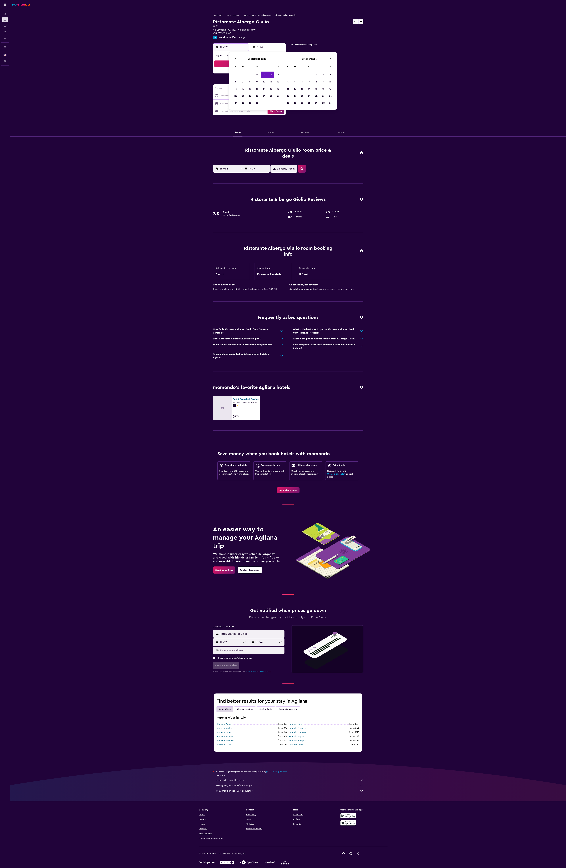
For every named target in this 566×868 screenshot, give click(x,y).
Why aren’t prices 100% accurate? (234, 791)
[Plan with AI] (5, 38)
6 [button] (235, 82)
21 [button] (243, 96)
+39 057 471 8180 (222, 33)
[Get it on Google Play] (348, 815)
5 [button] (278, 74)
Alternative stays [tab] (245, 709)
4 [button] (271, 74)
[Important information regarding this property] (361, 251)
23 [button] (257, 96)
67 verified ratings (235, 37)
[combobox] (251, 634)
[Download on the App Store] (348, 823)
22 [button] (250, 96)
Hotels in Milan (295, 724)
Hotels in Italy (248, 15)
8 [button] (250, 82)
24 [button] (264, 96)
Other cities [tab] (225, 709)
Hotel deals (217, 15)
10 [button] (264, 82)
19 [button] (278, 89)
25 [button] (271, 96)
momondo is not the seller (230, 780)
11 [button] (271, 82)
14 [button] (243, 89)
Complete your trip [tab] (288, 709)
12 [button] (278, 82)
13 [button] (236, 89)
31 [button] (330, 103)
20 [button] (235, 96)
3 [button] (264, 74)
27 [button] (236, 103)
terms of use (251, 671)
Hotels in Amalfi (224, 732)
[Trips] (5, 47)
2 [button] (257, 74)
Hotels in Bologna (297, 741)
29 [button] (250, 103)
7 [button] (242, 82)
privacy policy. (265, 671)
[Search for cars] (5, 26)
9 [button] (257, 82)
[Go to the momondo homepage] (20, 4)
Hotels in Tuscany (265, 15)
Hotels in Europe (232, 15)
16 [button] (257, 89)
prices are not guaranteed (276, 772)
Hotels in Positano (297, 732)
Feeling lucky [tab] (265, 709)
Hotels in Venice (224, 728)
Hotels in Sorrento (225, 737)
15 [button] (250, 89)
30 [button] (257, 103)
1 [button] (249, 74)
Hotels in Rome (224, 724)
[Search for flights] (5, 14)
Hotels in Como (296, 745)
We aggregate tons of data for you (234, 785)
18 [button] (271, 89)
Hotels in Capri (224, 745)
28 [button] (242, 103)
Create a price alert (336, 474)
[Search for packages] (5, 32)
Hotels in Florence (297, 728)
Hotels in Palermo (225, 741)
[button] (5, 4)
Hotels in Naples (296, 737)
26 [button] (278, 96)
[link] (288, 490)
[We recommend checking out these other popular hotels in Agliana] (361, 387)
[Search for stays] (5, 20)
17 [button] (264, 89)
